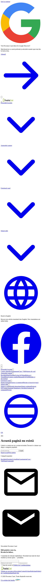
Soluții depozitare (15, 386)
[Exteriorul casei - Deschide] (11, 381)
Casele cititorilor (6, 371)
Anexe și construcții (17, 382)
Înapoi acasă (4, 452)
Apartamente (15, 371)
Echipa (28, 571)
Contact (23, 571)
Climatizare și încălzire (20, 388)
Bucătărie (4, 375)
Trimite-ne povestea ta (7, 571)
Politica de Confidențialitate (21, 565)
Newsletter (17, 571)
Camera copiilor (13, 377)
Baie (8, 375)
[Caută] (1, 365)
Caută (21, 450)
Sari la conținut (5, 1)
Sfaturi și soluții (5, 386)
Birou (6, 377)
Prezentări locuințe (6, 369)
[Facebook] (21, 363)
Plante (3, 382)
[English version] (21, 312)
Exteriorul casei (5, 380)
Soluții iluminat (8, 388)
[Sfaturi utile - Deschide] (8, 384)
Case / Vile (22, 371)
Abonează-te (23, 563)
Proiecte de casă (30, 371)
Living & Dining (20, 375)
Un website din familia (8, 580)
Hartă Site (16, 573)
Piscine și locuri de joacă (30, 382)
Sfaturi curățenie (26, 386)
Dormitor (12, 375)
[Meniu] (1, 101)
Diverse (9, 390)
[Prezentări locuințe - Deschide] (13, 370)
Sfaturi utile (4, 384)
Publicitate (33, 571)
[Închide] (1, 97)
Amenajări (8, 382)
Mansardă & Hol (23, 377)
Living (14, 459)
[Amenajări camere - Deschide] (13, 373)
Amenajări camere (6, 373)
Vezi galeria (12, 452)
